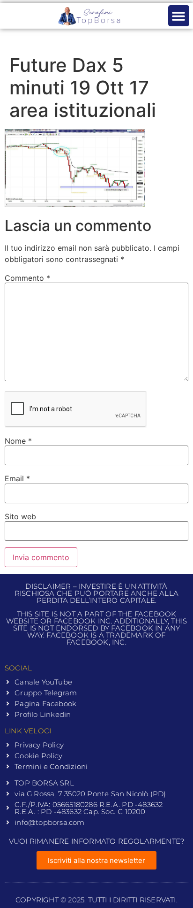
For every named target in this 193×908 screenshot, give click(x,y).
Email (17, 478)
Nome (18, 441)
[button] (178, 15)
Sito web (20, 516)
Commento (27, 278)
